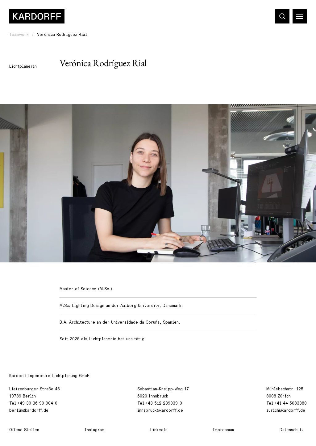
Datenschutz (292, 430)
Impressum (223, 430)
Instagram (95, 430)
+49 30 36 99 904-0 (37, 403)
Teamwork (19, 34)
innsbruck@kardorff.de (160, 410)
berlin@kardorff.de (28, 410)
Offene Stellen (24, 430)
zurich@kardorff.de (285, 410)
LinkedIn (159, 430)
